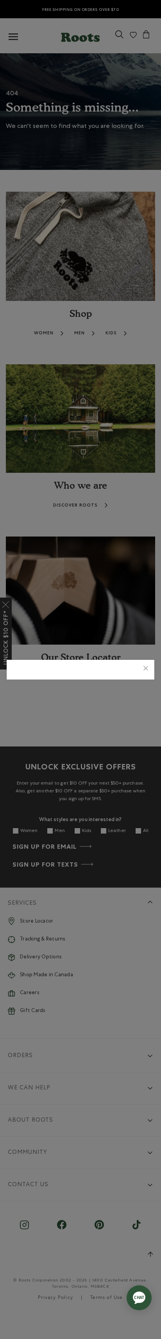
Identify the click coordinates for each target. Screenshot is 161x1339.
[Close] (146, 669)
